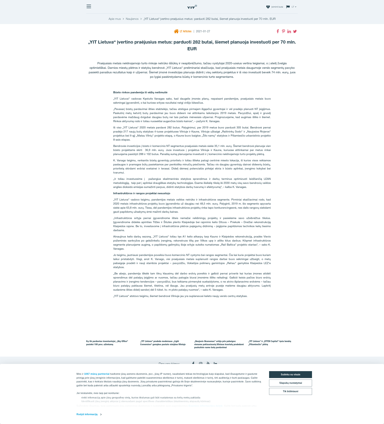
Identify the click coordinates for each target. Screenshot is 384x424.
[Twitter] (295, 31)
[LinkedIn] (289, 31)
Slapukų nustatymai (290, 383)
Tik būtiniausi (290, 391)
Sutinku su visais (290, 374)
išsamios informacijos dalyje (205, 406)
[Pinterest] (283, 31)
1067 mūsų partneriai (97, 374)
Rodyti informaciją (87, 414)
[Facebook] (278, 31)
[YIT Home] (192, 7)
